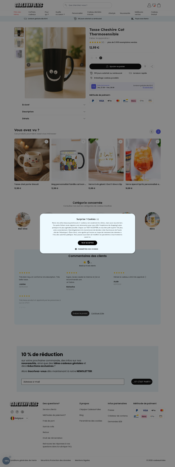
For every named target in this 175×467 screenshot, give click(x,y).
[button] (87, 249)
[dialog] (87, 233)
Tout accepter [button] (87, 243)
